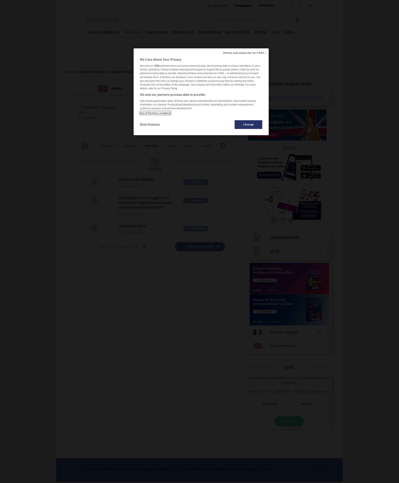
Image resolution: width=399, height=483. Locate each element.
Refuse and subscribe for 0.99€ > (244, 53)
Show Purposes (150, 124)
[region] (201, 91)
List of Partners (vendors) (155, 113)
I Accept (248, 124)
